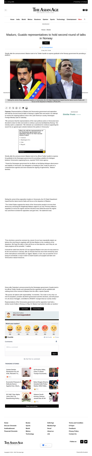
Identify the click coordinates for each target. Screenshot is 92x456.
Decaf (49, 428)
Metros (30, 19)
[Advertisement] (32, 184)
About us (50, 431)
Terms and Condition (76, 423)
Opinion (45, 19)
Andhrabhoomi (9, 428)
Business (37, 19)
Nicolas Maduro (37, 308)
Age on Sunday (82, 2)
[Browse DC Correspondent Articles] (8, 315)
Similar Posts (69, 114)
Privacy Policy (74, 431)
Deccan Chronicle (10, 425)
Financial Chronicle (10, 431)
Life (48, 434)
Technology (61, 19)
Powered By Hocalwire (82, 452)
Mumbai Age (51, 425)
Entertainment (71, 19)
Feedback (72, 428)
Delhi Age (50, 423)
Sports (52, 19)
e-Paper (75, 2)
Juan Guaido (24, 308)
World (24, 19)
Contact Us (73, 434)
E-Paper (71, 425)
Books (28, 423)
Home (12, 19)
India (18, 19)
